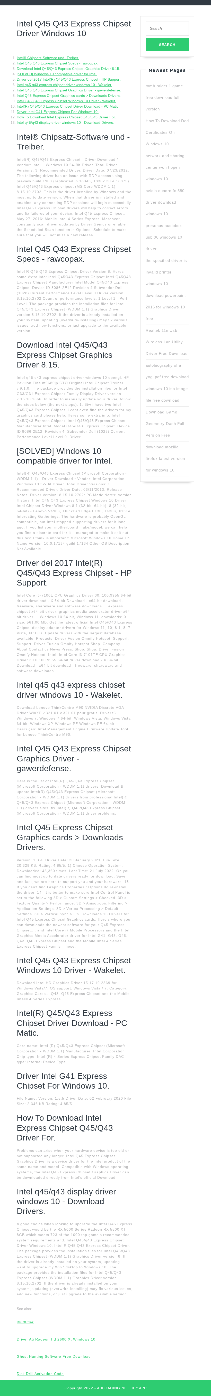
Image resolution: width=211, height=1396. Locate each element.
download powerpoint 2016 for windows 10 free (166, 307)
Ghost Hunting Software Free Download (54, 1356)
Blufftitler (25, 1322)
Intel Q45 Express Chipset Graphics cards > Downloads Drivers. (69, 95)
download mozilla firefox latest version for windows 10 (165, 458)
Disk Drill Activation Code (40, 1374)
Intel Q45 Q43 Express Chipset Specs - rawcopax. (57, 63)
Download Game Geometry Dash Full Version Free (165, 423)
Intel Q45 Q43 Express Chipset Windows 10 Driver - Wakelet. (66, 101)
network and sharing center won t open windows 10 (165, 167)
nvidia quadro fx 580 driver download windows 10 (165, 202)
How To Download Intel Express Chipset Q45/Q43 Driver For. (66, 117)
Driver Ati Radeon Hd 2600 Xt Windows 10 (56, 1339)
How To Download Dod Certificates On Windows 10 (167, 132)
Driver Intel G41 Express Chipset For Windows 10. (58, 112)
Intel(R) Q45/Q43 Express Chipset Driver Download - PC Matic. (68, 106)
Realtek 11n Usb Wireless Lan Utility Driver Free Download (167, 342)
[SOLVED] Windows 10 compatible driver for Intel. (57, 74)
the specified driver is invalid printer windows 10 (166, 272)
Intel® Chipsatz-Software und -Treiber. (48, 58)
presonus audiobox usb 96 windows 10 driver (164, 237)
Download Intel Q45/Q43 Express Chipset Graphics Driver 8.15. (68, 69)
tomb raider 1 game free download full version (164, 97)
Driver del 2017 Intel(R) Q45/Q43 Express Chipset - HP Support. (69, 79)
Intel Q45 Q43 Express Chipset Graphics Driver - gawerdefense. (69, 90)
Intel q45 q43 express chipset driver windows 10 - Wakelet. (64, 85)
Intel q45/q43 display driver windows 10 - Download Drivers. (65, 122)
